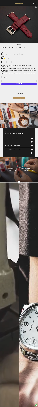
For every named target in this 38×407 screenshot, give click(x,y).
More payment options (19, 85)
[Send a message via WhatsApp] (36, 405)
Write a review (19, 98)
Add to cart (19, 80)
